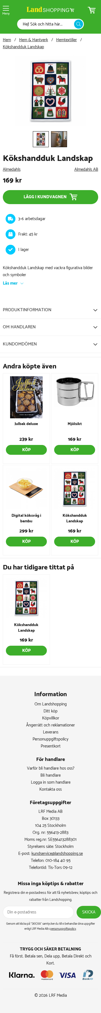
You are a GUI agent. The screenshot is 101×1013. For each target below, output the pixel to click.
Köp (26, 449)
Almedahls (11, 169)
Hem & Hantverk (33, 39)
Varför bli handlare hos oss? (50, 768)
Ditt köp (50, 711)
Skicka (88, 912)
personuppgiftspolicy (63, 928)
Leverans (50, 732)
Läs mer (10, 283)
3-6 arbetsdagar (31, 218)
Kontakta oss (50, 789)
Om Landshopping (51, 704)
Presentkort (51, 746)
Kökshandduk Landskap (23, 46)
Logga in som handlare (50, 782)
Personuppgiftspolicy (50, 739)
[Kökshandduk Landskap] (50, 124)
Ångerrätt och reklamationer (50, 725)
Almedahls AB (86, 169)
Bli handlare (50, 775)
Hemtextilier (66, 39)
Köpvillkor (50, 718)
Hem (7, 39)
